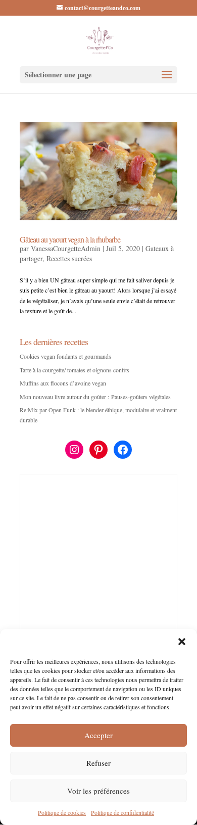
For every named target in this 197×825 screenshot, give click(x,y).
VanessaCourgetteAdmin (66, 248)
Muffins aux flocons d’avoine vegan (63, 383)
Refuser (98, 763)
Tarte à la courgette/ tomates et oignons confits (74, 370)
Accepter (98, 735)
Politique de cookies (62, 812)
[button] (182, 642)
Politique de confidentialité (122, 812)
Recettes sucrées (69, 258)
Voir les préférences (98, 791)
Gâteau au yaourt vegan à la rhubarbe (70, 239)
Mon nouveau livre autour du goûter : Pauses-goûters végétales (95, 397)
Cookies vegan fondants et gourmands (65, 356)
